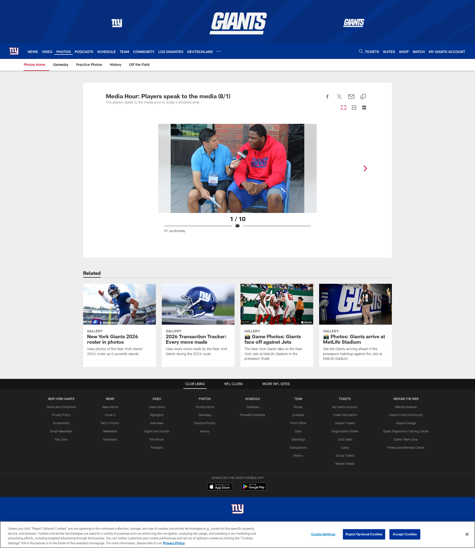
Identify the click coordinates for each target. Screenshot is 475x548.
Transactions (298, 447)
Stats (298, 431)
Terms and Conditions (61, 407)
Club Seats (345, 439)
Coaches (298, 415)
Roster (298, 407)
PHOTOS (205, 398)
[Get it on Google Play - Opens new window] (254, 489)
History (205, 431)
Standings (298, 439)
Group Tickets (345, 455)
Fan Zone (61, 439)
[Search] (361, 51)
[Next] (365, 168)
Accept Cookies (405, 534)
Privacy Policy (61, 415)
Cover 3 (110, 415)
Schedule (252, 407)
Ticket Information (345, 415)
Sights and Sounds (156, 431)
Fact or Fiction (110, 423)
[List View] (364, 108)
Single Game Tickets (344, 431)
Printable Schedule (252, 415)
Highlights (157, 415)
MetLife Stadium (406, 407)
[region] (237, 534)
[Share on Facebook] (328, 99)
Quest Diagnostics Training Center (405, 431)
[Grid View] (354, 108)
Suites (345, 447)
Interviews (157, 423)
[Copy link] (363, 97)
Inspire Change (406, 423)
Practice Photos (204, 423)
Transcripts (110, 439)
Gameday (204, 415)
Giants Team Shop (406, 439)
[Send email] (351, 99)
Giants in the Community (406, 415)
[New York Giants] (237, 509)
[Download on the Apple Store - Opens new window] (220, 487)
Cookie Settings (323, 534)
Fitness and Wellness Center (406, 447)
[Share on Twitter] (339, 99)
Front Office (298, 423)
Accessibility (61, 423)
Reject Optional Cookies (364, 534)
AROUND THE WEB (406, 398)
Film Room (156, 439)
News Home (110, 407)
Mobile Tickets (345, 463)
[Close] (467, 534)
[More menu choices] (219, 51)
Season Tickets (345, 423)
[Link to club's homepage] (14, 51)
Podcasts (157, 447)
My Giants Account (344, 407)
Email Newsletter (61, 431)
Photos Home (205, 407)
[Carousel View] (344, 108)
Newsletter (110, 431)
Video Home (157, 407)
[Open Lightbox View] (237, 181)
